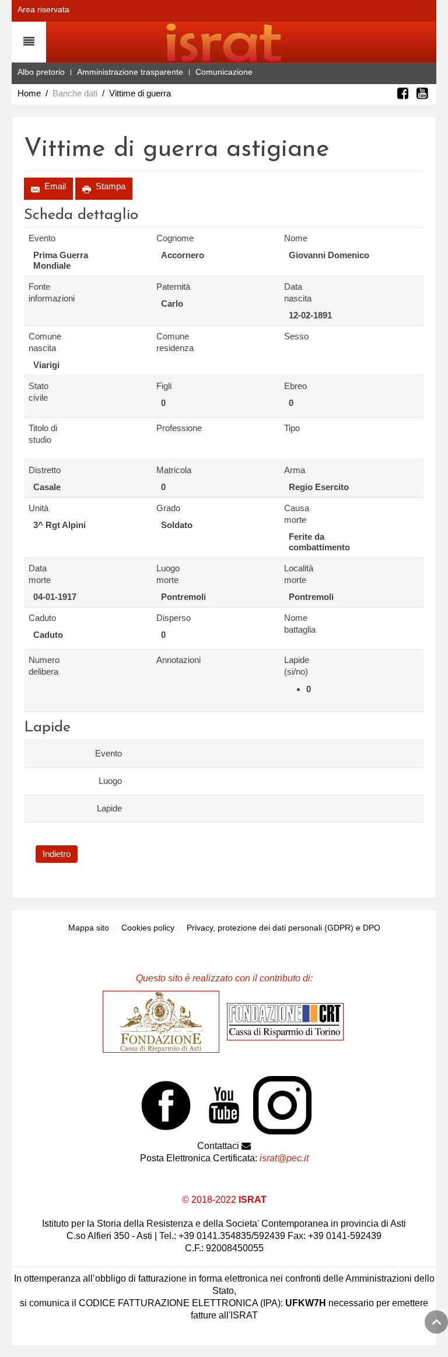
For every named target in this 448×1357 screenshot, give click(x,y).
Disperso (173, 618)
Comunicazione (224, 72)
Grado (168, 508)
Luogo (110, 781)
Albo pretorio (41, 72)
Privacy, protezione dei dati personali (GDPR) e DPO (283, 927)
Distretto (45, 470)
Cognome (175, 238)
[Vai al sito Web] (164, 1021)
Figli (164, 386)
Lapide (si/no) (296, 665)
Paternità (173, 286)
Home (29, 93)
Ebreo (295, 386)
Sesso (296, 336)
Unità (38, 508)
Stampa (109, 186)
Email (54, 186)
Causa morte (296, 514)
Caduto (42, 618)
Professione (175, 428)
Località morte (298, 574)
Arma (294, 470)
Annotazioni (175, 660)
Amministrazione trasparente (130, 72)
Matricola (173, 470)
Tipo (292, 428)
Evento (42, 238)
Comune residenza (175, 342)
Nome (295, 238)
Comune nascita (45, 342)
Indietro (57, 854)
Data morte (40, 574)
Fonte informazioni (48, 292)
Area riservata (43, 9)
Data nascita (298, 292)
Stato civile (38, 391)
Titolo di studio (43, 434)
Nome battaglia (300, 623)
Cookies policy (147, 927)
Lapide (109, 808)
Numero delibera (44, 665)
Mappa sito (88, 927)
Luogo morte (168, 574)
